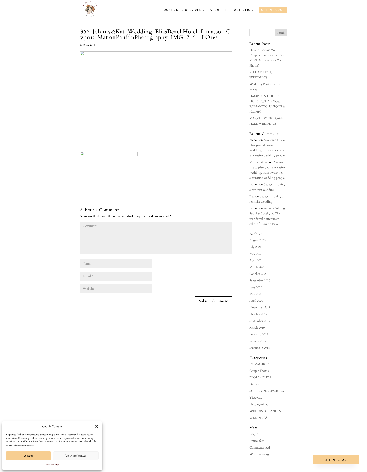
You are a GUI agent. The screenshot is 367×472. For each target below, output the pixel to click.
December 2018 (259, 348)
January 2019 (257, 341)
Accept (28, 455)
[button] (97, 426)
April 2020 (256, 301)
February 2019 (258, 334)
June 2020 (255, 287)
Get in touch (336, 460)
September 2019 (259, 321)
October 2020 (258, 274)
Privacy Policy (52, 464)
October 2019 (258, 314)
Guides (254, 384)
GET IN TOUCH (273, 10)
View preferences (75, 455)
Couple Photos (259, 371)
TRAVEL (255, 398)
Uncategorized (259, 404)
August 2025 (257, 240)
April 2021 (256, 260)
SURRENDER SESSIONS (266, 391)
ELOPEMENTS (260, 377)
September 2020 (259, 280)
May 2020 (255, 294)
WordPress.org (259, 454)
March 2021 (257, 267)
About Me (218, 10)
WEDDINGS (258, 418)
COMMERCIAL (260, 364)
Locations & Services (181, 10)
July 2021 (255, 247)
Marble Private (258, 162)
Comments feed (259, 447)
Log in (253, 434)
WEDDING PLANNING (266, 411)
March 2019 (257, 328)
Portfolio (241, 10)
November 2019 (259, 307)
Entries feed (257, 441)
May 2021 (255, 254)
